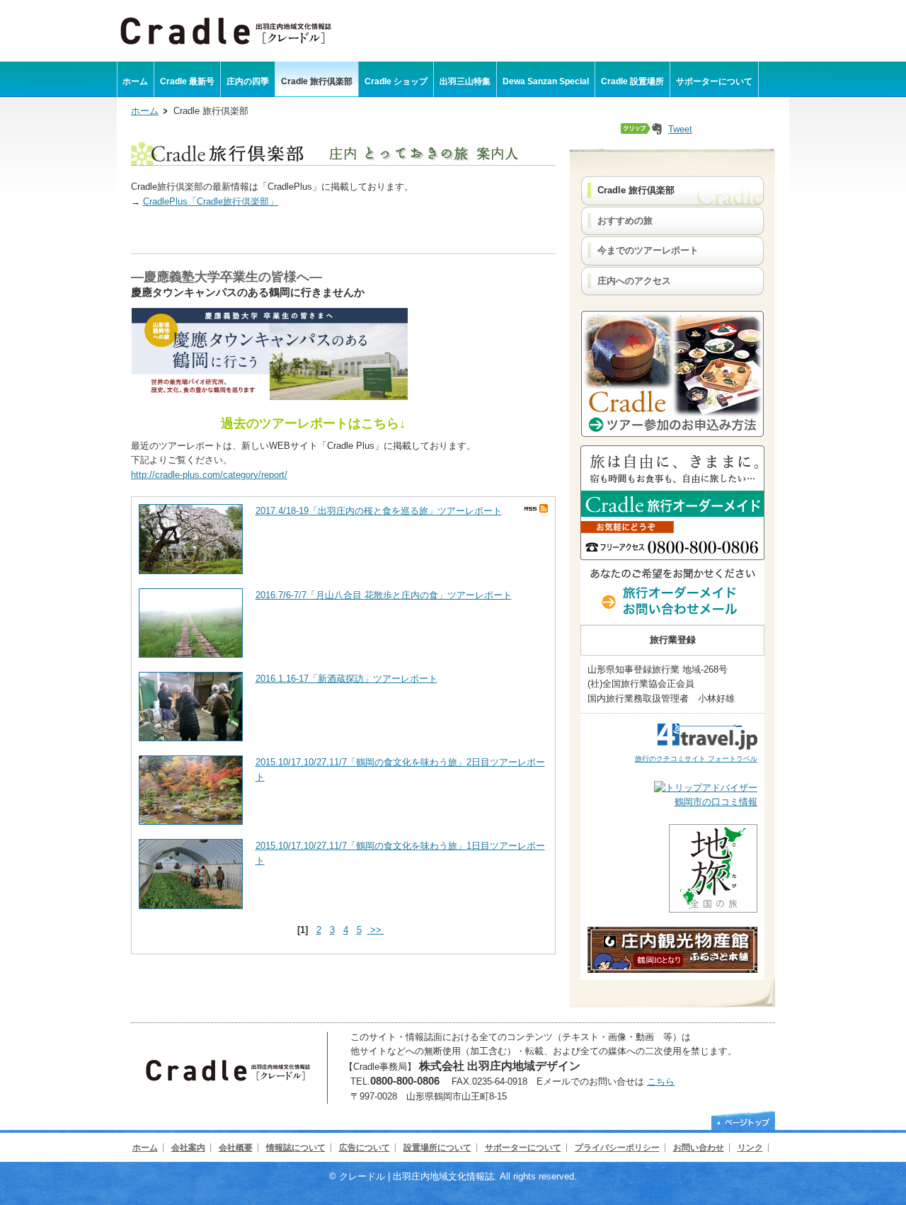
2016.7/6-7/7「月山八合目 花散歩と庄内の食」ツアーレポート (384, 595)
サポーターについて (523, 1147)
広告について (364, 1147)
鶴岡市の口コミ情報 (716, 801)
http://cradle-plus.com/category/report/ (209, 474)
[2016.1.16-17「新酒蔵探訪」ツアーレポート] (191, 738)
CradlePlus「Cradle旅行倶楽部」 (210, 201)
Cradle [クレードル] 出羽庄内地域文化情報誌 (226, 30)
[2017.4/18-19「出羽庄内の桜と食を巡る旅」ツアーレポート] (191, 571)
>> (375, 930)
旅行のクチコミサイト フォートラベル (696, 759)
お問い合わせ (698, 1147)
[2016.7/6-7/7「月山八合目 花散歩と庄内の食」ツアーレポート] (191, 654)
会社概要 (236, 1147)
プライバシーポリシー (617, 1147)
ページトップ (743, 1120)
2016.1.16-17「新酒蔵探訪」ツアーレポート (346, 678)
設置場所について (437, 1147)
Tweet (680, 129)
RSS (536, 508)
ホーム (145, 110)
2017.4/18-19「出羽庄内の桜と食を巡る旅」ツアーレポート (379, 511)
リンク (750, 1147)
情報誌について (296, 1147)
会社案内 (188, 1147)
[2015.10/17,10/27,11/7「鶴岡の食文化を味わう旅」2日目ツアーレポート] (191, 821)
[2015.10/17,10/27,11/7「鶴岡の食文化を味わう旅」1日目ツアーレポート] (191, 906)
